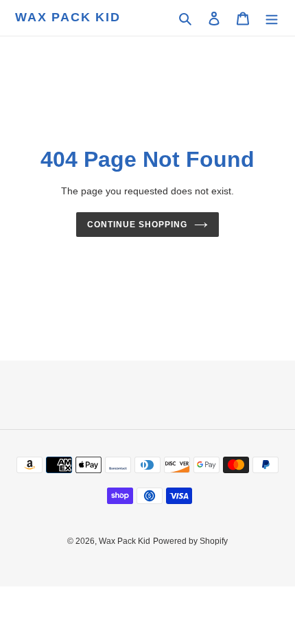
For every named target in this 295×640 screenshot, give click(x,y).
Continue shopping (137, 224)
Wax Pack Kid (68, 17)
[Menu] (271, 18)
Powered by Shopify (190, 541)
